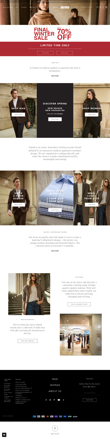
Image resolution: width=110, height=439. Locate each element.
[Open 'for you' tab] (4, 435)
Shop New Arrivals (27, 340)
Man (55, 379)
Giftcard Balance (7, 401)
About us (55, 391)
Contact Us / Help (8, 397)
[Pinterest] (54, 399)
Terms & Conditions (22, 399)
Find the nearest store (79, 304)
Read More (55, 250)
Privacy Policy (21, 397)
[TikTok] (63, 399)
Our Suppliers (20, 384)
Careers (18, 395)
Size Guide (8, 392)
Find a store (20, 382)
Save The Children (22, 390)
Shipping (7, 383)
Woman (55, 385)
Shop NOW (91, 114)
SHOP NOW (55, 210)
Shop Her (64, 52)
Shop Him (45, 52)
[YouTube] (59, 399)
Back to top (55, 434)
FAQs (6, 394)
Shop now (18, 114)
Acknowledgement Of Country (23, 393)
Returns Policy (7, 390)
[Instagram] (50, 399)
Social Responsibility (23, 388)
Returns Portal (7, 386)
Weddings (33, 7)
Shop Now (55, 119)
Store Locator (87, 7)
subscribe (89, 399)
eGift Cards (73, 7)
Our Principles (21, 386)
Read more (55, 75)
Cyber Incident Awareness (21, 402)
